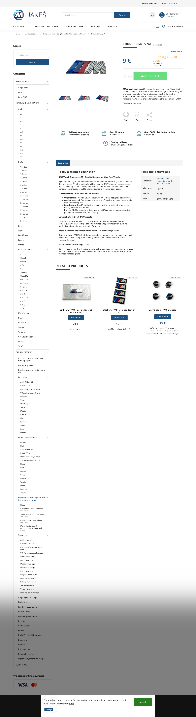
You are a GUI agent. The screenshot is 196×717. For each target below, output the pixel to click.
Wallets (21, 644)
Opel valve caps (27, 571)
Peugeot (23, 471)
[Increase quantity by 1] (131, 76)
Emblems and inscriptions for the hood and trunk (31, 498)
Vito (22, 308)
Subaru (21, 332)
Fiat (22, 418)
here (71, 703)
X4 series (24, 206)
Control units (24, 611)
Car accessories (24, 352)
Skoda (22, 425)
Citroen (23, 442)
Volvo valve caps (27, 589)
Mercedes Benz (25, 249)
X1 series (24, 196)
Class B (23, 258)
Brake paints (24, 649)
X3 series (24, 203)
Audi (20, 109)
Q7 (21, 146)
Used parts (21, 664)
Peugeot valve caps (28, 574)
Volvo (20, 341)
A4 (21, 117)
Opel (20, 318)
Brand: (177, 51)
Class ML (24, 276)
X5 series (24, 210)
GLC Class (24, 294)
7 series (23, 188)
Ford (20, 226)
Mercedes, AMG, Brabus (30, 389)
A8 (21, 132)
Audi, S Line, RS (26, 382)
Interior (21, 621)
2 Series (23, 170)
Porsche (22, 322)
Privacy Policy (169, 3)
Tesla (22, 407)
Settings (48, 710)
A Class (23, 254)
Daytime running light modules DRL (32, 371)
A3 (21, 114)
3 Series (23, 174)
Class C (23, 261)
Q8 (21, 150)
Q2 (21, 135)
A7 (21, 128)
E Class (23, 265)
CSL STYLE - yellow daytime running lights (31, 359)
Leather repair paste (27, 607)
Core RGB (22, 97)
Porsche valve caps (28, 578)
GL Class (23, 287)
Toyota (23, 482)
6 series (23, 185)
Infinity (23, 422)
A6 (21, 124)
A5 (21, 121)
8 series (23, 192)
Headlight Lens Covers (27, 103)
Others (23, 432)
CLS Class (24, 283)
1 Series (23, 167)
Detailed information (132, 103)
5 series (23, 181)
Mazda (21, 244)
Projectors (23, 602)
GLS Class (24, 305)
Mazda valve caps (27, 564)
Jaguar (21, 230)
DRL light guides (25, 365)
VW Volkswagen (25, 336)
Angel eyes (23, 87)
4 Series (23, 177)
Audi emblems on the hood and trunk (31, 521)
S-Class (23, 272)
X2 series (24, 199)
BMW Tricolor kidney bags (30, 635)
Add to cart (150, 76)
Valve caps (23, 535)
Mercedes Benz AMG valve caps (31, 548)
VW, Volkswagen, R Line (30, 393)
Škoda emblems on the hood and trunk (32, 515)
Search (122, 15)
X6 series (24, 214)
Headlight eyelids (26, 654)
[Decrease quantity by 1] (125, 76)
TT (21, 157)
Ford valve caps (27, 560)
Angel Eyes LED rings (27, 597)
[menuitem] (22, 26)
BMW (20, 162)
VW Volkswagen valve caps (31, 553)
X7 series (24, 217)
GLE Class (24, 297)
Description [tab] (63, 163)
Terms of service (148, 3)
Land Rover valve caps (29, 592)
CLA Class (24, 279)
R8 (21, 153)
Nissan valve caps (27, 567)
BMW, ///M (25, 385)
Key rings (22, 377)
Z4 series (24, 221)
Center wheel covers (27, 437)
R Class (23, 269)
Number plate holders (28, 616)
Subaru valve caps (28, 582)
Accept (142, 702)
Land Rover (23, 235)
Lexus (21, 240)
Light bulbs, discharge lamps (31, 658)
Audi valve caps (26, 540)
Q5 (21, 143)
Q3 (21, 139)
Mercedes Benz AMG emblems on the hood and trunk (31, 528)
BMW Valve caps (27, 543)
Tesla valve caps (27, 585)
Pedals (21, 630)
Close (173, 125)
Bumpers (22, 640)
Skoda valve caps (27, 556)
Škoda (21, 327)
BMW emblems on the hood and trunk (31, 509)
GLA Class (24, 290)
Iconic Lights (22, 81)
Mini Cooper (23, 313)
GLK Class (24, 301)
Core (20, 92)
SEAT (20, 346)
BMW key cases (25, 625)
